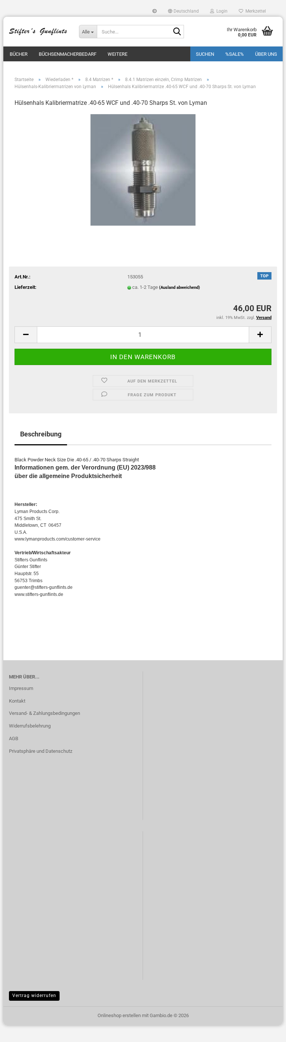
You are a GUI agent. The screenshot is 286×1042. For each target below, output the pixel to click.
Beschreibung (40, 434)
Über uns (266, 54)
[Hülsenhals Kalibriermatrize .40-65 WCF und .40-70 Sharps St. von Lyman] (143, 169)
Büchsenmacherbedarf (67, 54)
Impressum (21, 688)
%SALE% (234, 54)
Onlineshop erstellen (119, 1015)
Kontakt (17, 701)
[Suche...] (177, 32)
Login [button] (221, 11)
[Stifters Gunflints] (38, 31)
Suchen (205, 54)
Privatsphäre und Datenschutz (40, 751)
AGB (13, 738)
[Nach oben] (265, 1031)
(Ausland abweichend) (179, 287)
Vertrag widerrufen (34, 995)
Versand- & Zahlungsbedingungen (44, 713)
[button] (183, 11)
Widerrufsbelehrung (30, 726)
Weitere (117, 54)
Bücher (19, 54)
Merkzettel (254, 11)
